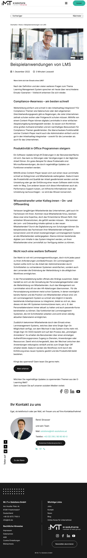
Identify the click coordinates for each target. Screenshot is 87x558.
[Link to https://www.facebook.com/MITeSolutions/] (63, 535)
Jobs (49, 506)
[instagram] (66, 391)
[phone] (44, 449)
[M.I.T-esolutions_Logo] (14, 2)
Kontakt (51, 510)
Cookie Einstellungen (11, 540)
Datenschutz (8, 534)
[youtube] (78, 391)
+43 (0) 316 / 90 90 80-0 (55, 436)
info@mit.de (8, 520)
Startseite (13, 25)
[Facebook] (5, 442)
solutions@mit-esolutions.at (54, 431)
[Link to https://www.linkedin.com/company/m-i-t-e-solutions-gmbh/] (68, 535)
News (21, 25)
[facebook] (61, 391)
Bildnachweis (8, 544)
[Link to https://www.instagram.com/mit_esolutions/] (57, 535)
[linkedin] (72, 391)
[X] (5, 446)
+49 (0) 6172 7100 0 (11, 516)
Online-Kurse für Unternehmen (60, 520)
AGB (5, 537)
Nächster (77, 16)
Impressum (7, 530)
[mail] (40, 449)
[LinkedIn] (5, 451)
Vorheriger (17, 16)
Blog (49, 516)
